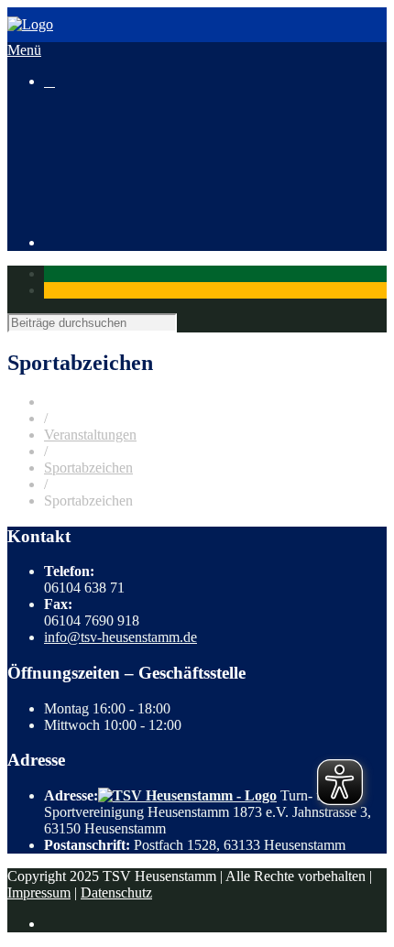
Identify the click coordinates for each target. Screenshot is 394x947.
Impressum (39, 892)
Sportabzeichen (88, 467)
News (61, 128)
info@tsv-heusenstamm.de (120, 637)
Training (68, 178)
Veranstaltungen (90, 145)
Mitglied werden (128, 211)
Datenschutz (116, 892)
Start (57, 112)
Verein (63, 194)
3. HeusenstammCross (145, 161)
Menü (24, 50)
